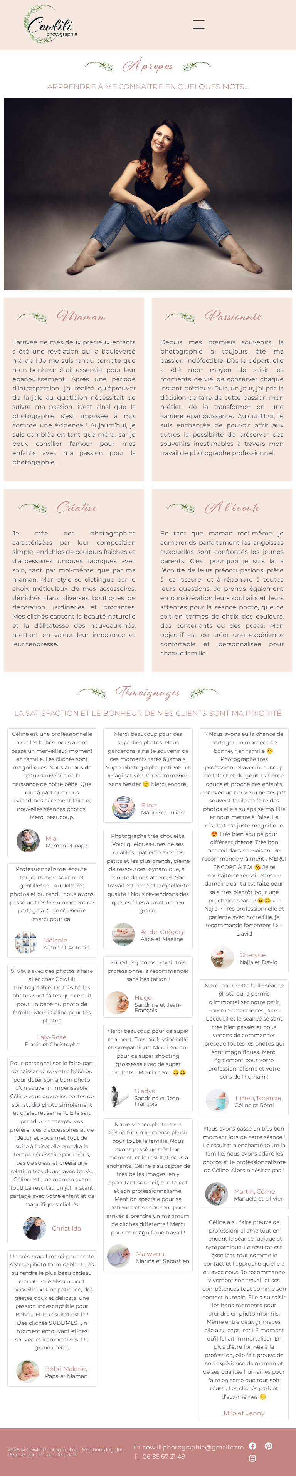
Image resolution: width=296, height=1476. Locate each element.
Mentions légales (102, 1449)
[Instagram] (252, 1458)
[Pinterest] (268, 1446)
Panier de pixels (57, 1454)
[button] (197, 24)
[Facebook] (252, 1446)
